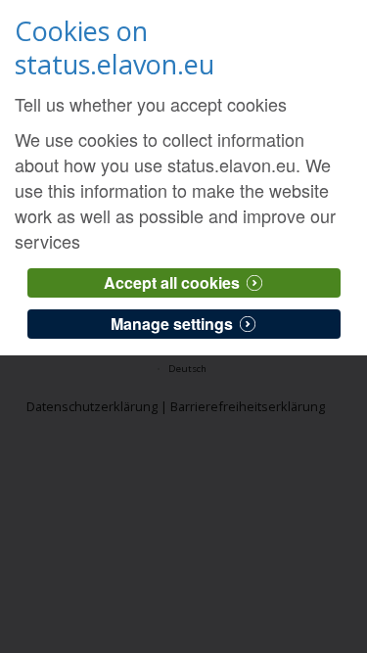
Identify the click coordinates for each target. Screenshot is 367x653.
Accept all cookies (172, 282)
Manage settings (172, 323)
